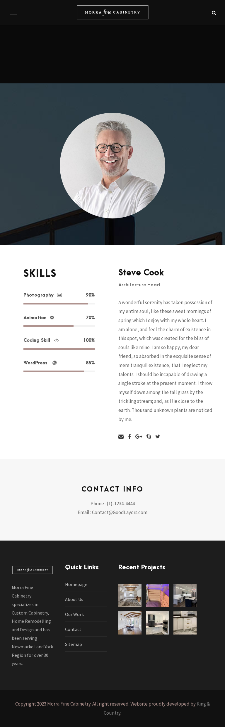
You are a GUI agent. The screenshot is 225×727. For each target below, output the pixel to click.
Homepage (76, 584)
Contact (73, 629)
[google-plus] (138, 436)
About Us (74, 599)
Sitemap (73, 644)
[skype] (148, 436)
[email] (121, 436)
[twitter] (157, 436)
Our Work (74, 614)
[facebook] (129, 436)
